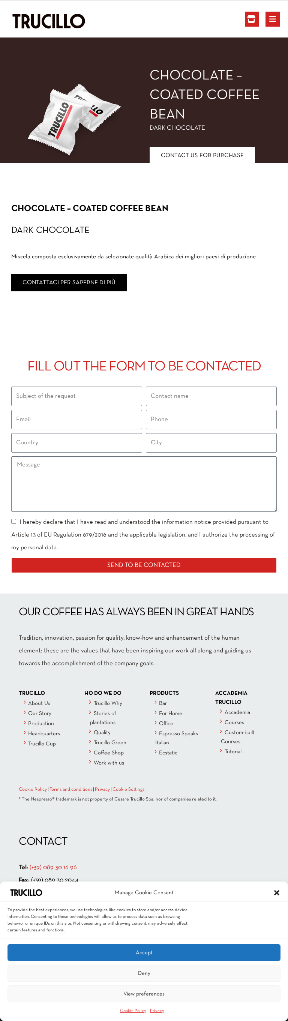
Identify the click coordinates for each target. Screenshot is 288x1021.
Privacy (157, 1011)
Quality (102, 732)
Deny (144, 973)
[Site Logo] (31, 21)
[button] (276, 893)
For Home (170, 713)
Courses (234, 722)
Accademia (237, 712)
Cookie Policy (133, 1011)
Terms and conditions (71, 789)
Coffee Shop (109, 753)
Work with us (109, 763)
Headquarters (44, 733)
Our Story (39, 713)
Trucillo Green (110, 742)
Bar (163, 703)
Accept (144, 952)
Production (41, 723)
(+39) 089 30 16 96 (53, 867)
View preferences (144, 994)
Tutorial (233, 751)
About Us (39, 703)
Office (166, 723)
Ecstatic (168, 753)
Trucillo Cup (42, 744)
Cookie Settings (128, 789)
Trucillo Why (108, 703)
